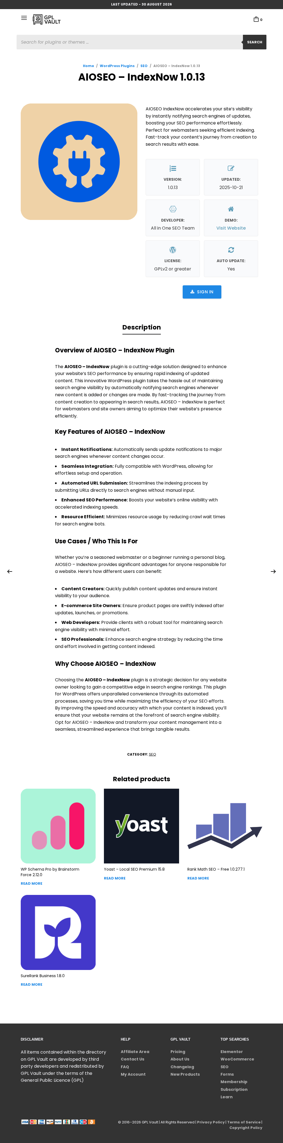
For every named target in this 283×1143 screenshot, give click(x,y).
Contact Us (132, 1059)
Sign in (205, 292)
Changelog (182, 1067)
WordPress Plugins (117, 65)
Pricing (178, 1051)
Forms (227, 1074)
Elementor (232, 1051)
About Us (180, 1059)
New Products (185, 1074)
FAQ (125, 1067)
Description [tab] (141, 327)
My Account (133, 1074)
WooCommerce (237, 1059)
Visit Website (231, 228)
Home (88, 65)
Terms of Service (244, 1122)
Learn (227, 1097)
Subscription (234, 1089)
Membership (234, 1081)
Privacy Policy (211, 1122)
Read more (31, 883)
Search (254, 42)
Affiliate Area (135, 1051)
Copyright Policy (245, 1127)
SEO (144, 65)
